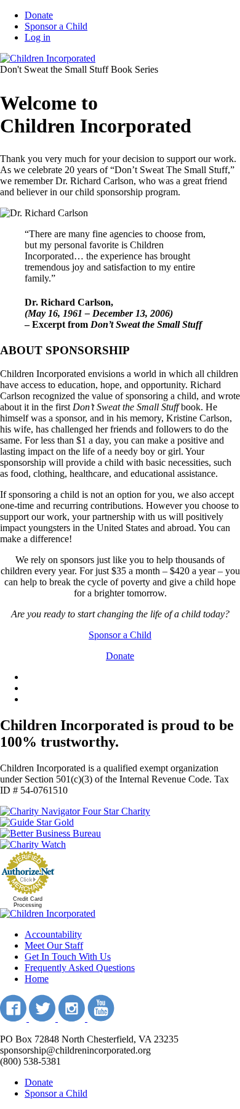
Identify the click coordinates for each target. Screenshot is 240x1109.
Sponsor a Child (56, 26)
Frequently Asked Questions (80, 967)
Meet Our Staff (54, 945)
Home (37, 978)
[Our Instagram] (72, 1018)
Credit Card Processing (27, 902)
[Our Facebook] (14, 1018)
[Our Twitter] (43, 1018)
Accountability (53, 934)
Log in (37, 37)
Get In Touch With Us (68, 956)
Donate (39, 15)
